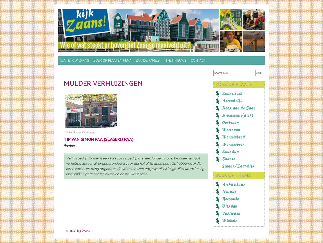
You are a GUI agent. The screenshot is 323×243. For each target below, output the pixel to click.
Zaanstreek (232, 93)
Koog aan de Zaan (239, 108)
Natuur (229, 191)
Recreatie (230, 198)
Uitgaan (229, 206)
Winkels (229, 220)
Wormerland (233, 137)
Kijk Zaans (83, 231)
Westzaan (231, 129)
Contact (198, 60)
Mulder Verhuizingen (103, 83)
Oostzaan (230, 122)
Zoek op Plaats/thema (112, 60)
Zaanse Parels (148, 60)
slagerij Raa (118, 139)
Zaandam (231, 151)
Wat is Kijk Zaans (74, 60)
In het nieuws (175, 60)
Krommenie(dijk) (237, 115)
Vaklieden (231, 213)
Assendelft (232, 100)
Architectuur (233, 184)
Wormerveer (233, 144)
